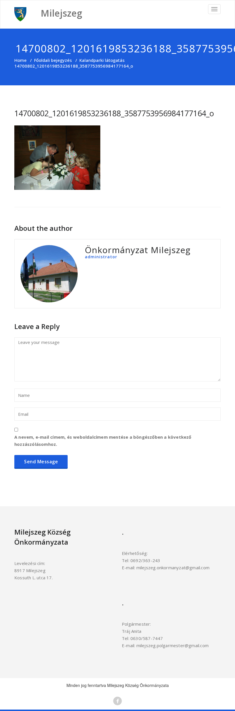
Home (20, 60)
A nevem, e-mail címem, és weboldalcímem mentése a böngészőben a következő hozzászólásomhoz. (102, 440)
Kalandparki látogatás (102, 60)
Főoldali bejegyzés (53, 60)
